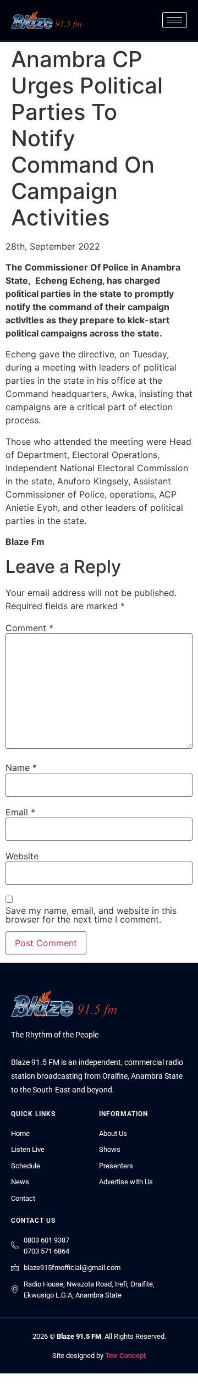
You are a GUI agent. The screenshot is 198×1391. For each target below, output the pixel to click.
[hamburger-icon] (174, 20)
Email (20, 812)
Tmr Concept (125, 1355)
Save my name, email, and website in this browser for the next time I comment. (91, 915)
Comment (29, 627)
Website (22, 856)
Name (21, 767)
